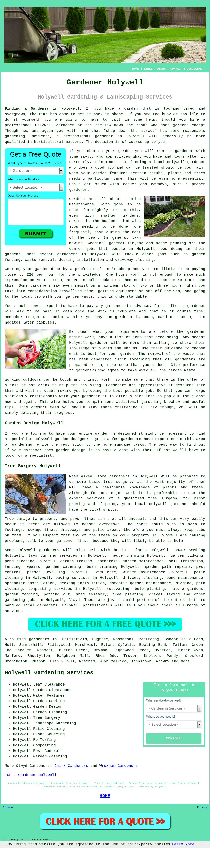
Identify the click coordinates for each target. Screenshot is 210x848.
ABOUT (161, 68)
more (185, 661)
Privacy (202, 807)
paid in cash (57, 311)
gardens (13, 254)
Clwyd (74, 600)
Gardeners (40, 766)
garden (131, 109)
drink (43, 385)
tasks (138, 445)
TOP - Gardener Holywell (31, 775)
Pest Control (46, 751)
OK (201, 844)
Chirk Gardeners (71, 766)
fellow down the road (121, 125)
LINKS (148, 68)
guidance (173, 348)
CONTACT (176, 68)
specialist (41, 456)
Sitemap (8, 807)
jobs (118, 204)
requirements (131, 332)
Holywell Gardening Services (49, 673)
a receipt (53, 317)
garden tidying (187, 556)
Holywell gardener (186, 162)
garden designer (72, 439)
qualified (15, 142)
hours (176, 286)
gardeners (67, 254)
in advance (137, 306)
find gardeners (33, 639)
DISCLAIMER (195, 68)
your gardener (85, 396)
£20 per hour (41, 274)
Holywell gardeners (38, 550)
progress (63, 413)
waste (87, 297)
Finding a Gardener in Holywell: (43, 109)
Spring (76, 221)
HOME (135, 68)
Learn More (183, 844)
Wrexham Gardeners (118, 766)
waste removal (39, 260)
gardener (184, 151)
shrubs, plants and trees (177, 173)
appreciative (152, 385)
